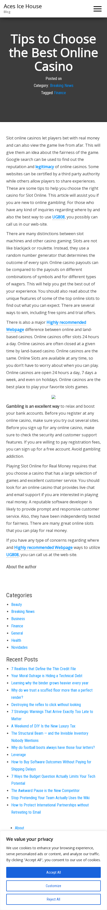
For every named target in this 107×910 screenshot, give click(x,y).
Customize (53, 886)
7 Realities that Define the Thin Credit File (43, 668)
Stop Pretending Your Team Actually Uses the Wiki (50, 797)
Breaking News (61, 85)
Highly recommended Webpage (43, 547)
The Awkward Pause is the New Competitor (45, 790)
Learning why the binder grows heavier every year (50, 683)
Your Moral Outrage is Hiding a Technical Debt (46, 675)
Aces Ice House (23, 6)
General (17, 633)
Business (18, 618)
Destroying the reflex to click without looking (46, 704)
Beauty (16, 604)
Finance (60, 92)
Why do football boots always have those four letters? (53, 747)
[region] (53, 870)
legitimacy (44, 166)
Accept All (53, 872)
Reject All (53, 899)
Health (16, 640)
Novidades (19, 647)
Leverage (18, 754)
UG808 (58, 217)
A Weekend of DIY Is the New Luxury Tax (43, 726)
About (19, 828)
